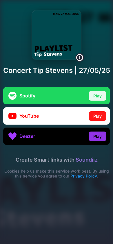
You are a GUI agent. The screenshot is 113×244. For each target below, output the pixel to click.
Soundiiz (87, 160)
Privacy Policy (83, 175)
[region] (56, 122)
